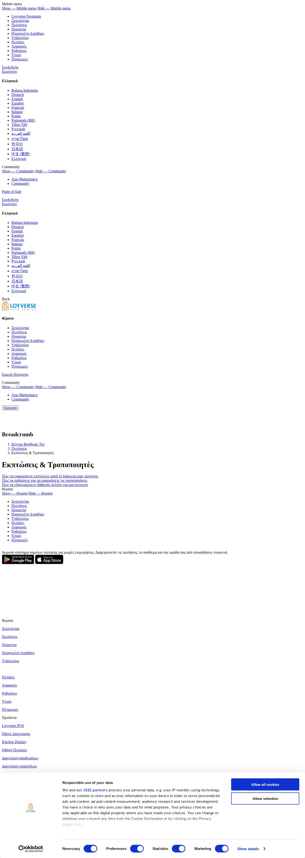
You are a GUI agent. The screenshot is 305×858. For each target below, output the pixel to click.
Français (17, 107)
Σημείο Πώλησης (15, 374)
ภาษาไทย (19, 139)
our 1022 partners (92, 790)
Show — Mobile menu (19, 8)
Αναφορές (19, 46)
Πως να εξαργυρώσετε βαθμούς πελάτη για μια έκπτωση (45, 485)
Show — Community (18, 171)
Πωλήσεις (19, 25)
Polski (16, 116)
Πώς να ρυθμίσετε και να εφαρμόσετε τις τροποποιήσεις (44, 480)
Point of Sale (11, 192)
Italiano (17, 112)
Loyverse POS (13, 726)
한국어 (17, 144)
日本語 (17, 149)
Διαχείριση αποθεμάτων (20, 758)
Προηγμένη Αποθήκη (27, 33)
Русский (18, 129)
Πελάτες (17, 42)
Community (20, 183)
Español (17, 103)
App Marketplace (24, 179)
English (17, 99)
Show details (248, 849)
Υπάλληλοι (20, 38)
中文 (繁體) (20, 154)
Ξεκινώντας (20, 21)
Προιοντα (18, 29)
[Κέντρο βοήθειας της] (19, 309)
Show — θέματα (14, 493)
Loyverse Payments (26, 16)
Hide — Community (50, 171)
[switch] (137, 848)
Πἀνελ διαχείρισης (16, 734)
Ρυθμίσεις (19, 51)
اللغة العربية (20, 133)
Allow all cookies (265, 785)
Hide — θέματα (40, 493)
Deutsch (17, 95)
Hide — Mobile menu (54, 8)
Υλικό (16, 55)
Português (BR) (23, 120)
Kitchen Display (14, 742)
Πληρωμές (19, 59)
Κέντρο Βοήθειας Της (28, 444)
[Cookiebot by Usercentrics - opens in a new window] (31, 848)
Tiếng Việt (19, 125)
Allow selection (265, 798)
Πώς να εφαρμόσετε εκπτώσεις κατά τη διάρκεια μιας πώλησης (50, 476)
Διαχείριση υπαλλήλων (19, 766)
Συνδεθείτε (10, 67)
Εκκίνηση (9, 72)
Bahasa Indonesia (24, 90)
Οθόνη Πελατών (14, 750)
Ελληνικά (18, 159)
